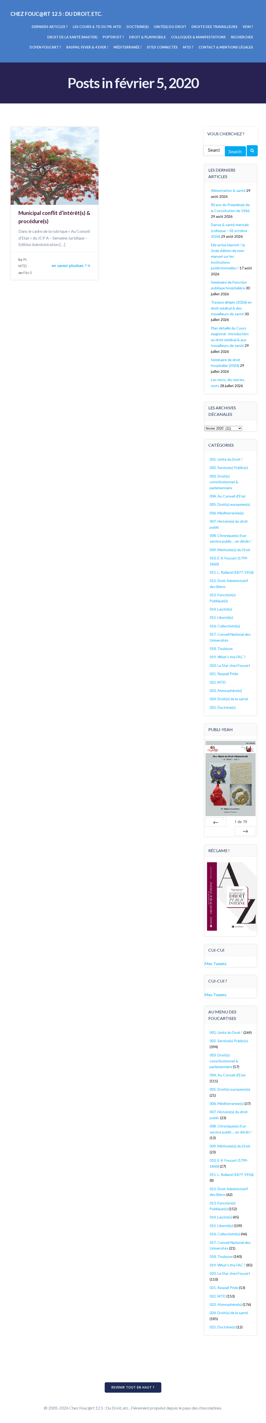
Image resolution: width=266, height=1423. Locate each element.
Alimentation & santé (228, 190)
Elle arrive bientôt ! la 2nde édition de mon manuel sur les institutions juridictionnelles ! (228, 256)
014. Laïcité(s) (221, 609)
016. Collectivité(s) (225, 626)
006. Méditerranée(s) (227, 513)
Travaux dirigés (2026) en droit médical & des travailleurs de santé (231, 308)
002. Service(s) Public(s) (229, 467)
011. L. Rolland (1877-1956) (232, 572)
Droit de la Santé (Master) (72, 37)
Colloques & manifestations (198, 37)
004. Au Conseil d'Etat (228, 496)
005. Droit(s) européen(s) (230, 504)
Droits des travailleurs (214, 27)
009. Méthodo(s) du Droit (230, 550)
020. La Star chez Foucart (230, 665)
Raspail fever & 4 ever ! (87, 47)
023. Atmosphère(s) (226, 690)
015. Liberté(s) (221, 617)
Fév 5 (27, 272)
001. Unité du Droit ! (226, 459)
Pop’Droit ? (113, 37)
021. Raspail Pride (224, 673)
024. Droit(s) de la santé (229, 699)
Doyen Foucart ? (45, 47)
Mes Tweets (215, 963)
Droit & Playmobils (147, 37)
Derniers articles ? (50, 27)
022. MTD (218, 682)
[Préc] (215, 822)
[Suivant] (245, 831)
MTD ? (188, 47)
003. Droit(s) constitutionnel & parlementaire (224, 482)
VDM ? (248, 27)
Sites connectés (162, 47)
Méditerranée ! (128, 47)
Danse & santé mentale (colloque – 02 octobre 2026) (230, 230)
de (241, 821)
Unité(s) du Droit (170, 27)
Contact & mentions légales (225, 47)
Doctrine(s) (138, 27)
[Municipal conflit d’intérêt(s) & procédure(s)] (54, 165)
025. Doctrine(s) (223, 707)
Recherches (242, 37)
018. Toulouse (221, 648)
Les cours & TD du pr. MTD (97, 27)
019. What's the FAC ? (227, 657)
